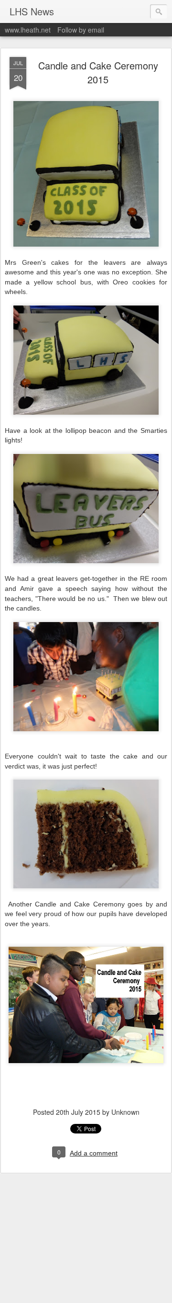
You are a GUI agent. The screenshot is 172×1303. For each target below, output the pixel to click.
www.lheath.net (28, 29)
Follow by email (80, 29)
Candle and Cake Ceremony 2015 (98, 72)
